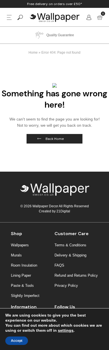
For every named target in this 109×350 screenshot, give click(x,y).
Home (33, 52)
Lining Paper (21, 275)
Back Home (55, 139)
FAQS (59, 265)
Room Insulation (24, 265)
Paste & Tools (22, 285)
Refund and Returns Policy (76, 275)
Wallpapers (20, 245)
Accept (16, 341)
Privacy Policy (66, 285)
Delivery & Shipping (70, 255)
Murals (16, 255)
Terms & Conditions (70, 245)
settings (66, 330)
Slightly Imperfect (25, 296)
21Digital (63, 211)
